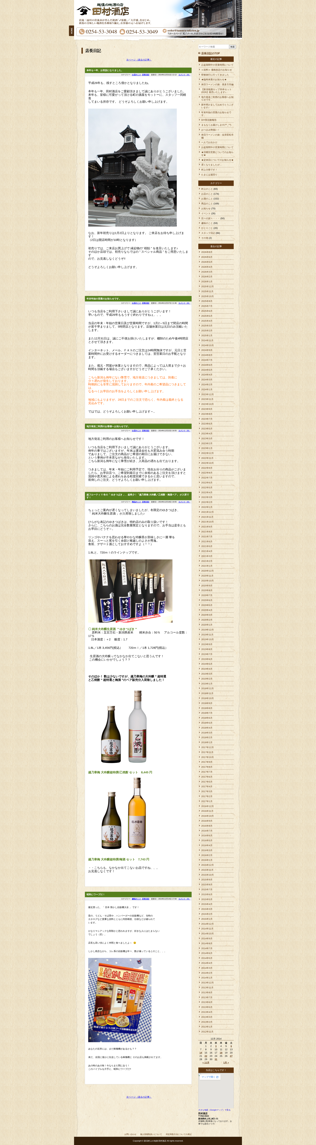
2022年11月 (207, 458)
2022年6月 (206, 482)
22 (206, 1056)
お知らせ (206, 208)
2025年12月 (207, 286)
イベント (206, 213)
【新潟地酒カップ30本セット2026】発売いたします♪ (216, 90)
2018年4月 (206, 727)
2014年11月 (207, 928)
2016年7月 (206, 830)
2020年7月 (206, 595)
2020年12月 (207, 570)
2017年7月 (206, 772)
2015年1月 (206, 919)
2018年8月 (206, 708)
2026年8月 (206, 252)
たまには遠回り (209, 174)
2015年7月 (206, 889)
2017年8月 (206, 767)
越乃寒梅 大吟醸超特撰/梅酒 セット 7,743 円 (118, 859)
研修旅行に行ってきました (215, 74)
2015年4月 (206, 904)
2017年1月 (206, 801)
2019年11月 (207, 634)
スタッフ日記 (208, 233)
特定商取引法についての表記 (179, 1134)
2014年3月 (206, 968)
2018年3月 (206, 732)
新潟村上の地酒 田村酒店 (155, 1141)
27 (231, 1056)
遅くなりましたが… (211, 164)
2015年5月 (206, 899)
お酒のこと (207, 198)
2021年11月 (207, 517)
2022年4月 (206, 492)
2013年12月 (207, 982)
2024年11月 (207, 340)
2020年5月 (206, 605)
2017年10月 (207, 757)
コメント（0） (184, 75)
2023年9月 (206, 409)
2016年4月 (206, 845)
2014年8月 (206, 943)
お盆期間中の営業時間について (217, 65)
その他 (204, 238)
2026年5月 (206, 262)
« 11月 (205, 1062)
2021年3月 (206, 556)
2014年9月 (206, 938)
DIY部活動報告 (209, 120)
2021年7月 (206, 536)
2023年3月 (206, 438)
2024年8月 (206, 355)
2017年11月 (207, 752)
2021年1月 (206, 566)
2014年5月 (206, 958)
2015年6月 (206, 894)
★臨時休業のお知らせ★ (214, 79)
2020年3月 (206, 615)
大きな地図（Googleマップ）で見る (214, 1110)
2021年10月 (207, 521)
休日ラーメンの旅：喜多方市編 (217, 84)
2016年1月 (206, 860)
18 (221, 1052)
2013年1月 (206, 1026)
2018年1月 (206, 742)
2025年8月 (206, 301)
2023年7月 (206, 419)
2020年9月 (206, 585)
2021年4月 (206, 551)
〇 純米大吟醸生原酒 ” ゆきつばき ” (112, 629)
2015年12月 (207, 865)
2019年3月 (206, 673)
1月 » (226, 1062)
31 (216, 1059)
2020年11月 (207, 575)
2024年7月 (206, 360)
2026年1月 (206, 281)
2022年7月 (206, 477)
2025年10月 (207, 296)
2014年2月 (206, 973)
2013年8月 (206, 992)
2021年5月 (206, 546)
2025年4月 (206, 321)
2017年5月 (206, 781)
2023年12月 (207, 394)
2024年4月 (206, 374)
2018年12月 (207, 688)
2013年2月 (206, 1022)
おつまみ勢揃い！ (210, 130)
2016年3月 (206, 850)
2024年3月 (206, 379)
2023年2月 (206, 443)
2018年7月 (206, 713)
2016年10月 (207, 816)
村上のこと (207, 189)
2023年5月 (206, 428)
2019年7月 (206, 654)
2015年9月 (206, 879)
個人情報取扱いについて (151, 1134)
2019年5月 (206, 664)
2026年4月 (206, 267)
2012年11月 (207, 1031)
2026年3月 (206, 271)
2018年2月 (206, 737)
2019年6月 (206, 659)
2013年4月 (206, 1012)
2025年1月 (206, 335)
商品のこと (136, 502)
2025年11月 (207, 291)
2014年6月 (206, 953)
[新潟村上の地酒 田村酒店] (71, 26)
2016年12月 (207, 806)
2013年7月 (206, 997)
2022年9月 (206, 468)
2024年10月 (207, 345)
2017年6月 (206, 776)
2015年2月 (206, 914)
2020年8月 (206, 590)
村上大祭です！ (209, 169)
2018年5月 (206, 722)
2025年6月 (206, 311)
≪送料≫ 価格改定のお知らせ (216, 69)
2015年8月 (206, 884)
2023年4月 (206, 433)
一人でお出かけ (209, 142)
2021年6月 (206, 541)
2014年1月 (206, 977)
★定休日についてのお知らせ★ (217, 160)
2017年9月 (206, 762)
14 (200, 1052)
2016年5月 (206, 840)
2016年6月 (206, 835)
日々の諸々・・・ (210, 218)
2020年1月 (206, 624)
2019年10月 (207, 639)
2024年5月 (206, 370)
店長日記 (145, 75)
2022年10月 (207, 463)
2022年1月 (206, 507)
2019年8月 (206, 649)
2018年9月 (206, 703)
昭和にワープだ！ (96, 894)
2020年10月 (207, 580)
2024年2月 (206, 384)
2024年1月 (206, 389)
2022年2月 (206, 502)
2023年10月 (207, 404)
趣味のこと (136, 899)
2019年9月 (206, 644)
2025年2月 (206, 330)
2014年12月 (207, 924)
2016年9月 (206, 821)
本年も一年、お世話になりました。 (105, 70)
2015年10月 (207, 875)
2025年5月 (206, 316)
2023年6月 (206, 423)
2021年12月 (207, 512)
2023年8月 (206, 414)
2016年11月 (207, 811)
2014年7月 (206, 948)
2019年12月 (207, 629)
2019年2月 (206, 678)
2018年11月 (207, 693)
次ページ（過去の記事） (139, 59)
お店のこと (136, 75)
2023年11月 (207, 399)
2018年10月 (207, 698)
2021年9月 (206, 526)
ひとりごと (207, 228)
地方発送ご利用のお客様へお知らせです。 (108, 426)
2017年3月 (206, 791)
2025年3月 (206, 325)
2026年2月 (206, 276)
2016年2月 (206, 855)
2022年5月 (206, 487)
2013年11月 (207, 987)
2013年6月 (206, 1002)
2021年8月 (206, 531)
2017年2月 (206, 796)
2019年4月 (206, 669)
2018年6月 (206, 718)
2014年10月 (207, 933)
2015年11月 (207, 870)
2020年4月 (206, 610)
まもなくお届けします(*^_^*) (216, 125)
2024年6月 (206, 365)
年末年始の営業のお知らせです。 (104, 298)
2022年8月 (206, 472)
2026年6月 (206, 257)
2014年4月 (206, 963)
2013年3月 (206, 1017)
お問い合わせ (130, 1134)
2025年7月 (206, 306)
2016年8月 (206, 825)
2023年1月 (206, 448)
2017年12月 (207, 747)
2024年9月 (206, 350)
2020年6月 (206, 600)
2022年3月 (206, 497)
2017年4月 (206, 786)
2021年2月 (206, 561)
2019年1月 (206, 683)
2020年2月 (206, 619)
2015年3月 (206, 909)
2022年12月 (207, 453)
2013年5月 (206, 1007)
